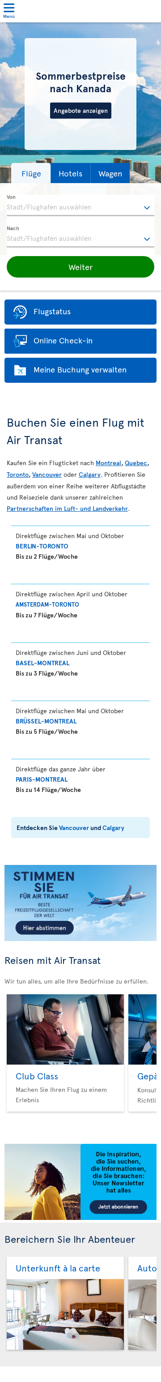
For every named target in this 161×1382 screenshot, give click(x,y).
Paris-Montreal (42, 779)
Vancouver (47, 474)
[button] (31, 173)
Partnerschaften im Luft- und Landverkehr (67, 508)
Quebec (136, 462)
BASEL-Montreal (42, 663)
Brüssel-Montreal (46, 721)
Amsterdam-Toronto (47, 604)
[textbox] (80, 205)
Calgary (90, 474)
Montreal (108, 462)
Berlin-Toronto (42, 546)
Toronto (18, 474)
